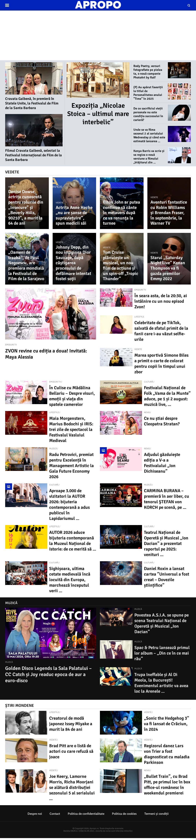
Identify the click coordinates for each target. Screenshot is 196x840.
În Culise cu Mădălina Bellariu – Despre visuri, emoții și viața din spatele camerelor (72, 396)
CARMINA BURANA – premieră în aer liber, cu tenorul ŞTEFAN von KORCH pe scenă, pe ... (166, 499)
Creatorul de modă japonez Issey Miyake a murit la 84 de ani (70, 723)
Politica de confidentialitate (86, 814)
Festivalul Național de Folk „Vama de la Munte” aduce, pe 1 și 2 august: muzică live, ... (167, 396)
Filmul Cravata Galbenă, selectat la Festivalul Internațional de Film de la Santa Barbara (33, 155)
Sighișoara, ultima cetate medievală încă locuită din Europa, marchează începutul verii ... (69, 580)
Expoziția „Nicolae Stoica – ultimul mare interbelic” (98, 113)
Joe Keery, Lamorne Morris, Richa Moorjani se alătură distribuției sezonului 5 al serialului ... (72, 787)
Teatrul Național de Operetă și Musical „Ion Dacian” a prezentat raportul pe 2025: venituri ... (166, 543)
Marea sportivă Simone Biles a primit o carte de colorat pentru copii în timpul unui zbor (161, 363)
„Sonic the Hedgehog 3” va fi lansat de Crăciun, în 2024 (166, 723)
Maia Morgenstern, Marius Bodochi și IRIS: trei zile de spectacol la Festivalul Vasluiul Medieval (71, 429)
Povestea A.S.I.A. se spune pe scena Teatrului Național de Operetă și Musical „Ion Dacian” (161, 623)
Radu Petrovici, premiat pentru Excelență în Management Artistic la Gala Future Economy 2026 (71, 466)
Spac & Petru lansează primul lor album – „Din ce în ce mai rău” (162, 653)
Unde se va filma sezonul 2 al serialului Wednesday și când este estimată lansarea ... (149, 135)
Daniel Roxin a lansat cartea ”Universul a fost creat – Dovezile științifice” (166, 577)
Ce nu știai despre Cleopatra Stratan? (162, 421)
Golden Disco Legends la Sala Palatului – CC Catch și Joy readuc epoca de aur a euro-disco (48, 674)
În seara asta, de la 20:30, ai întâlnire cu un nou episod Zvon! (160, 301)
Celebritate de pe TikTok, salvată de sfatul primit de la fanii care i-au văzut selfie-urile (161, 331)
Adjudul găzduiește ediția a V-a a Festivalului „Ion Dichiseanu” (162, 463)
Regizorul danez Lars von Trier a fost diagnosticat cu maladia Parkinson (166, 754)
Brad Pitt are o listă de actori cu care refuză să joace (71, 751)
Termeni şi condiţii (156, 814)
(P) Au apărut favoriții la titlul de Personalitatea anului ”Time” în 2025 (148, 93)
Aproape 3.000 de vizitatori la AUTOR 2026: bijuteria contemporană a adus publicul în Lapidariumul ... (69, 504)
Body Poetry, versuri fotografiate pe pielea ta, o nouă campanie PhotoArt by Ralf (147, 71)
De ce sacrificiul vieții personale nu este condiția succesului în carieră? (148, 114)
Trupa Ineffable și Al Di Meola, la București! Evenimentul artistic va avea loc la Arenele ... (161, 683)
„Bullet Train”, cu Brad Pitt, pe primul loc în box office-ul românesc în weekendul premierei (167, 785)
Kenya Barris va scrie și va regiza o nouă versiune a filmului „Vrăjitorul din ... (148, 156)
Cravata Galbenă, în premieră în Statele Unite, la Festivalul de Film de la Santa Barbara (31, 103)
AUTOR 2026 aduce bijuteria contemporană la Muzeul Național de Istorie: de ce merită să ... (72, 541)
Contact (55, 814)
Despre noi (35, 814)
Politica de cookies (124, 814)
